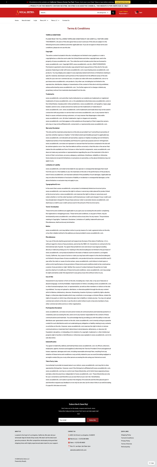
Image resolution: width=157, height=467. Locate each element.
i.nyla (35, 20)
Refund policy (125, 446)
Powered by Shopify (20, 461)
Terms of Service (126, 444)
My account (123, 13)
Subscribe (92, 420)
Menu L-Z (54, 20)
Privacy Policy (125, 441)
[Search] (113, 13)
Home (17, 20)
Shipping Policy (126, 435)
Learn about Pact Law (122, 2)
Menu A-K (43, 20)
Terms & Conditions (127, 438)
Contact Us (65, 20)
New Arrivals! (26, 20)
